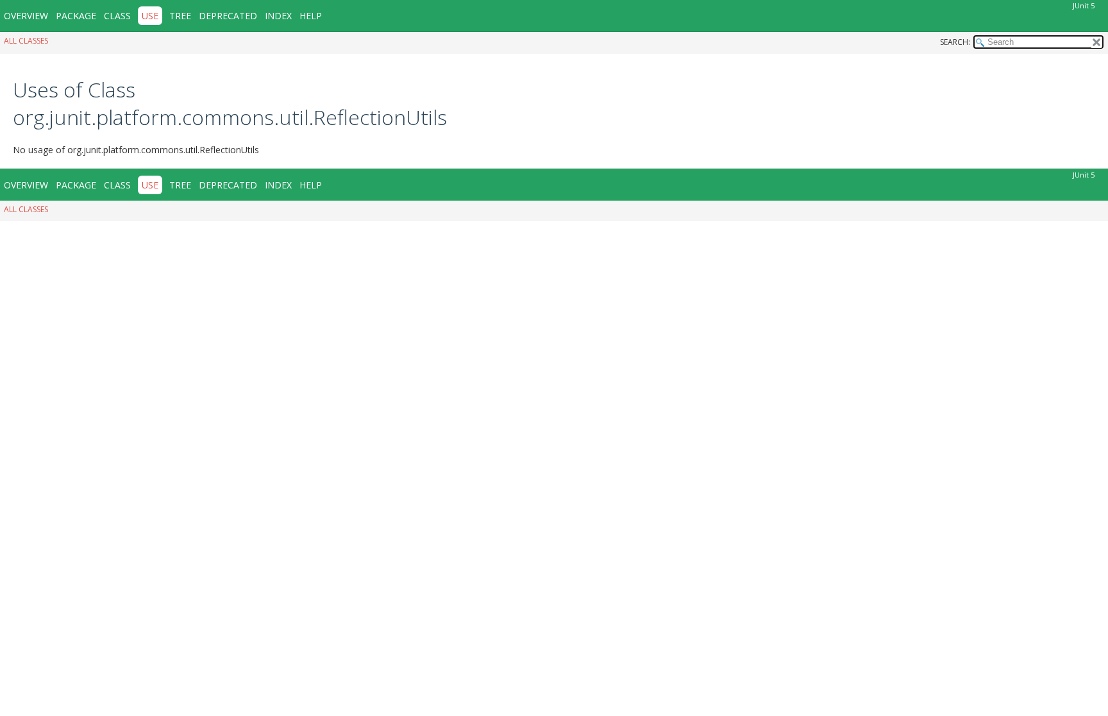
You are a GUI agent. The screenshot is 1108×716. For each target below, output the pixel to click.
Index (278, 16)
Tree (180, 16)
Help (310, 16)
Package (76, 16)
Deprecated (228, 16)
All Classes (26, 40)
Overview (26, 16)
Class (117, 16)
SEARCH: (955, 42)
